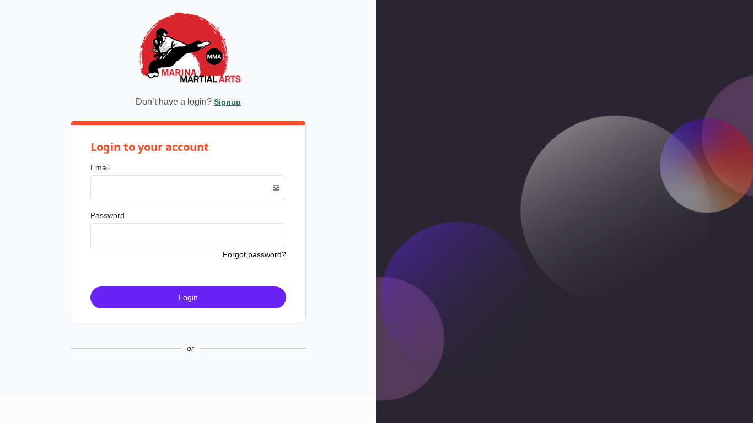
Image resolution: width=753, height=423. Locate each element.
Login (188, 297)
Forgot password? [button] (254, 254)
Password (107, 215)
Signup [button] (227, 101)
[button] (188, 385)
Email (100, 167)
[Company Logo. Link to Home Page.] (188, 84)
